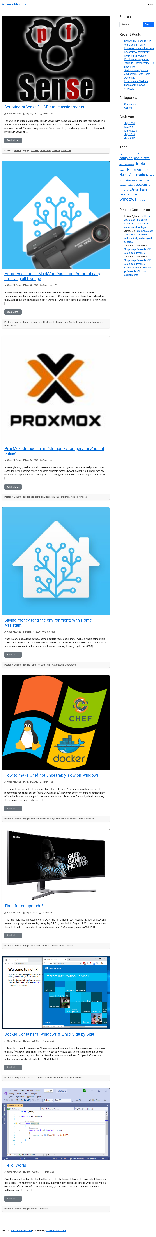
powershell (66, 150)
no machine (60, 818)
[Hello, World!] (56, 1124)
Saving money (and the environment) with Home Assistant (137, 74)
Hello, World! (15, 1165)
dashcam (57, 322)
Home (150, 4)
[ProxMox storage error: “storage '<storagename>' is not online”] (56, 390)
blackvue (47, 322)
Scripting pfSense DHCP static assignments (44, 107)
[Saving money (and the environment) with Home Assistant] (56, 561)
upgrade (69, 945)
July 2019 (129, 134)
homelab (35, 150)
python (100, 322)
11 (58, 113)
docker (50, 818)
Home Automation (87, 322)
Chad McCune (14, 113)
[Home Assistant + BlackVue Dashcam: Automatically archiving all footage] (56, 215)
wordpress (43, 1209)
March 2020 (130, 130)
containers (41, 818)
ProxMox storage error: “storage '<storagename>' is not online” (139, 63)
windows (83, 497)
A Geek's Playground (15, 4)
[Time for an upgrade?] (56, 865)
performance (57, 945)
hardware (45, 945)
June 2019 (130, 138)
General (17, 150)
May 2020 (129, 127)
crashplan (50, 497)
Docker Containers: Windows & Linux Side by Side (49, 1034)
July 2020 (129, 123)
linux (58, 497)
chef (33, 818)
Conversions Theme (56, 1230)
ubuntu (81, 818)
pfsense (56, 150)
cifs (32, 497)
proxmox (65, 497)
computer (39, 497)
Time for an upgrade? (23, 905)
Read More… (13, 140)
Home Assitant (70, 322)
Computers (19, 1077)
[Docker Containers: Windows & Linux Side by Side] (56, 992)
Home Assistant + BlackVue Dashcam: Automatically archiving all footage (139, 52)
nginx (71, 1077)
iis (62, 1077)
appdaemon (36, 322)
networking (45, 150)
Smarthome (10, 325)
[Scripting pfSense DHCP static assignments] (56, 59)
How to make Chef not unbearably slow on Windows (51, 775)
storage (74, 497)
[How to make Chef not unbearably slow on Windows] (56, 722)
